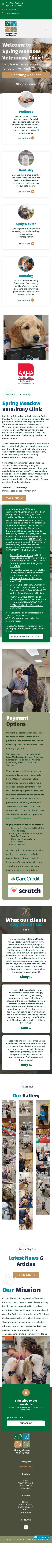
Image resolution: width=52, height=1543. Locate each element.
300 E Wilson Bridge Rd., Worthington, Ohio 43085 (26, 605)
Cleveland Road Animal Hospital (26, 612)
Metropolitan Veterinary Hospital (26, 569)
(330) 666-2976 (29, 575)
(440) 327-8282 (29, 560)
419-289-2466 (35, 539)
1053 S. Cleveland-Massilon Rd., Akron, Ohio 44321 (26, 578)
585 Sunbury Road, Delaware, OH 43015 (28, 591)
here (19, 869)
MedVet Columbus (18, 596)
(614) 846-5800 (29, 602)
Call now (14, 498)
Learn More (24, 138)
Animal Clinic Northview (21, 555)
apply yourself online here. (19, 818)
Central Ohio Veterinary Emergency (27, 584)
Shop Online (26, 84)
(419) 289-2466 (26, 1466)
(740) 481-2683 (34, 590)
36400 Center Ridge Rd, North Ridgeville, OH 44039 (27, 563)
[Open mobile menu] (46, 29)
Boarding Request (26, 75)
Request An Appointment (26, 636)
